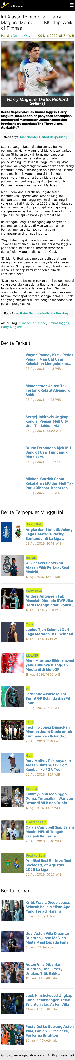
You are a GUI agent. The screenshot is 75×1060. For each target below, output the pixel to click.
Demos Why (21, 36)
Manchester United (32, 323)
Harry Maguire (11, 327)
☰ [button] (72, 5)
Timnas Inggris (58, 323)
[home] (12, 7)
